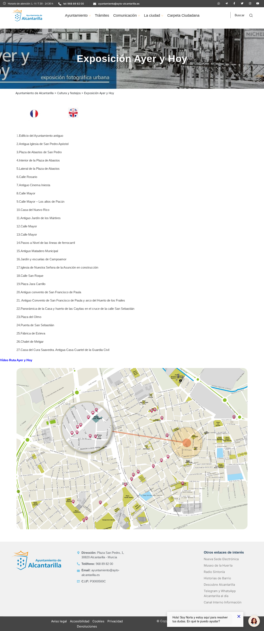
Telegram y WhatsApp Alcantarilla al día (220, 593)
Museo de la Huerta (218, 565)
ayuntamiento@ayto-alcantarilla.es (118, 3)
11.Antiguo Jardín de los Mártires (38, 218)
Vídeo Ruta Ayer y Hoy (16, 360)
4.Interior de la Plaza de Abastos (38, 160)
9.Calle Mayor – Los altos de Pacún (40, 201)
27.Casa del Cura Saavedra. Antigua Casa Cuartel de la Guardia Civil (62, 350)
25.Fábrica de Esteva (30, 333)
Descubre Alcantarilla (219, 585)
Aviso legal (59, 621)
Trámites (102, 15)
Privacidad (115, 621)
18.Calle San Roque (29, 275)
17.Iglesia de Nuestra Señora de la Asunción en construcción (57, 267)
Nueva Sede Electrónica (221, 559)
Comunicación (125, 15)
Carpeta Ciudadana (183, 15)
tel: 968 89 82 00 (73, 3)
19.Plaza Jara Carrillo (30, 284)
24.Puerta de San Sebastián (35, 325)
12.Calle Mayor (26, 226)
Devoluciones (87, 626)
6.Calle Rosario (26, 177)
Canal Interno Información (223, 602)
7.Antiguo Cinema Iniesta (33, 185)
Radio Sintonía (214, 572)
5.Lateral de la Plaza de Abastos (38, 168)
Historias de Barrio (217, 578)
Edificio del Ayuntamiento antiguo (41, 135)
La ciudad (152, 15)
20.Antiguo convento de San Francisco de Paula (48, 292)
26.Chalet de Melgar (30, 341)
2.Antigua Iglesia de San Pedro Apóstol (42, 144)
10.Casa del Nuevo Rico (32, 210)
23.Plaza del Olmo (28, 317)
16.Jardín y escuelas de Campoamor (41, 259)
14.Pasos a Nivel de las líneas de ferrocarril (45, 242)
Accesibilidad (79, 621)
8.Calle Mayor (25, 193)
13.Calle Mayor (26, 234)
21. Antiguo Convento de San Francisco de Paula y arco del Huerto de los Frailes (70, 300)
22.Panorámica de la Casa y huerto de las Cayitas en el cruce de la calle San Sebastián (75, 308)
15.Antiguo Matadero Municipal (37, 251)
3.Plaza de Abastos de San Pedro (39, 152)
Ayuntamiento (76, 15)
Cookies (98, 621)
